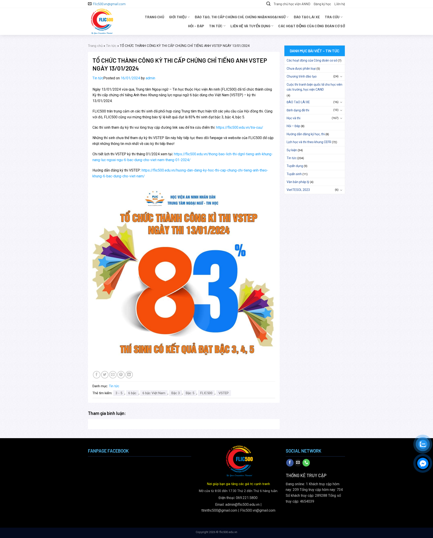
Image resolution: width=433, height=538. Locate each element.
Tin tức (215, 26)
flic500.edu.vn (228, 532)
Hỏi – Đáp (196, 26)
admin (150, 78)
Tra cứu (332, 17)
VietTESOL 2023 (298, 190)
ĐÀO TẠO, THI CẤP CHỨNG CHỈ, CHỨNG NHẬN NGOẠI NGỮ (240, 17)
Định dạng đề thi (298, 110)
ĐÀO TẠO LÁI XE (307, 17)
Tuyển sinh (294, 174)
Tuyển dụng (295, 166)
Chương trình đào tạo (302, 76)
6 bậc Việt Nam (154, 393)
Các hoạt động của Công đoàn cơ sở (311, 26)
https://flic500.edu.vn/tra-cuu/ (239, 127)
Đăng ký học (322, 4)
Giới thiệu (178, 17)
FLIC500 (206, 393)
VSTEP (224, 393)
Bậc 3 (175, 393)
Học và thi (293, 118)
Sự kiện (292, 150)
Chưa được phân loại (301, 68)
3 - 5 (118, 393)
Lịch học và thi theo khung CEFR (309, 142)
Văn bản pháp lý (298, 182)
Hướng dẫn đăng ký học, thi (306, 134)
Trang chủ (154, 17)
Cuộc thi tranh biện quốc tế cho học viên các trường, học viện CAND (314, 87)
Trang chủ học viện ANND (292, 4)
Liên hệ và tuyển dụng (250, 26)
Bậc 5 (190, 393)
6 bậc (132, 393)
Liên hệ (339, 4)
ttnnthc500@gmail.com (219, 510)
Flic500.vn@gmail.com (257, 510)
